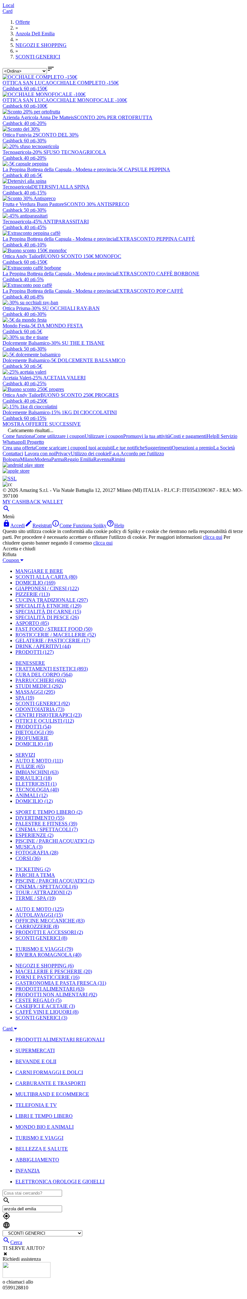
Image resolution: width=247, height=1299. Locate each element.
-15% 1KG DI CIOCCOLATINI (83, 412)
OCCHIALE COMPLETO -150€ (84, 82)
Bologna (11, 459)
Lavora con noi (39, 453)
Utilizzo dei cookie (90, 453)
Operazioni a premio (192, 447)
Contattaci (13, 453)
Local (8, 5)
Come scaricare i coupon (60, 447)
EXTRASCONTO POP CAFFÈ (149, 291)
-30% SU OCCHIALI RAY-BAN (65, 308)
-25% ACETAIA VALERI (58, 377)
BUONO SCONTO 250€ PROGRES (80, 395)
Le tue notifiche (129, 447)
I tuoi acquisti (99, 447)
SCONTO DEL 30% (56, 135)
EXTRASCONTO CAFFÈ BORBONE (157, 273)
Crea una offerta (19, 447)
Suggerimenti (158, 447)
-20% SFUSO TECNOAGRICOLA (68, 152)
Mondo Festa (16, 325)
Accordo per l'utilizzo (142, 453)
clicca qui (212, 537)
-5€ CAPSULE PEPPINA (143, 169)
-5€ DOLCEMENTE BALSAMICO (87, 360)
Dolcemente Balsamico (26, 343)
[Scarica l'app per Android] (23, 465)
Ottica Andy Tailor (22, 256)
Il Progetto (33, 442)
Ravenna (102, 459)
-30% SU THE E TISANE (77, 343)
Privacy (63, 453)
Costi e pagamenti (188, 436)
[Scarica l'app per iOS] (16, 471)
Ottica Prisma (16, 308)
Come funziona (18, 436)
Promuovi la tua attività (146, 436)
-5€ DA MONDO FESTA (56, 325)
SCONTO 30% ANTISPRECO (96, 204)
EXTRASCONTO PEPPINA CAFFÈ (155, 239)
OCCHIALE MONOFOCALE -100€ (88, 100)
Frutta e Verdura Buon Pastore (33, 204)
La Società (224, 447)
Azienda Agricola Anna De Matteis (38, 117)
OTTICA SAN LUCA (26, 82)
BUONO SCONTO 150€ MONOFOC (81, 256)
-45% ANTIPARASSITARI (60, 221)
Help (211, 436)
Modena (42, 459)
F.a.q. (114, 453)
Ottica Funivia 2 (19, 135)
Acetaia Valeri (17, 377)
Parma (57, 459)
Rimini (118, 459)
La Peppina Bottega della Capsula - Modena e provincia (59, 169)
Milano (27, 459)
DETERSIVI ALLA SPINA (60, 187)
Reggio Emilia (78, 459)
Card (8, 11)
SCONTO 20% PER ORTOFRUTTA (113, 117)
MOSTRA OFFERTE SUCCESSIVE (42, 424)
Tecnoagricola (17, 152)
